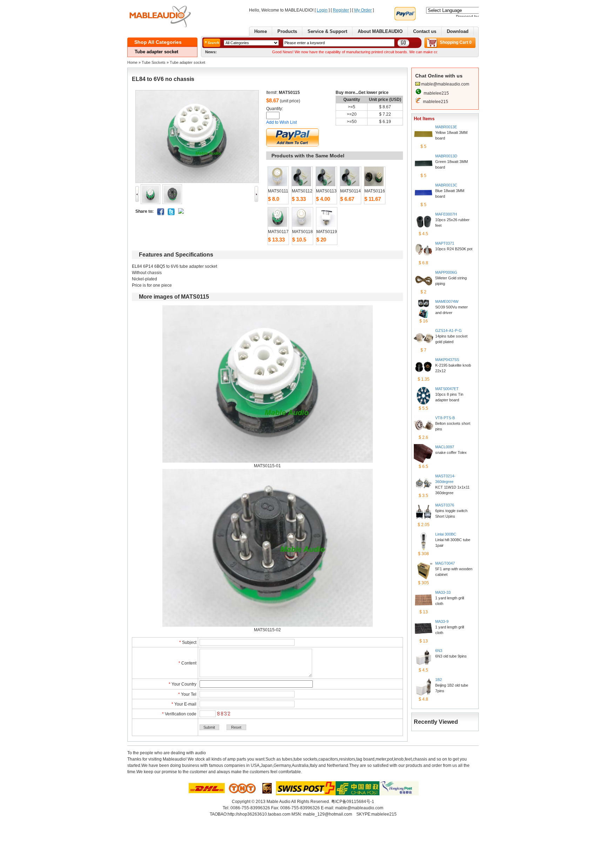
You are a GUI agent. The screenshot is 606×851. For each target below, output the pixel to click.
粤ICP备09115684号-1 (352, 801)
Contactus (424, 31)
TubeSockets (154, 62)
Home (260, 31)
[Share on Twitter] (171, 213)
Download (458, 31)
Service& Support (327, 31)
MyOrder (363, 10)
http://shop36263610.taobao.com (259, 814)
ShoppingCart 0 (456, 42)
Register (341, 10)
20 (354, 114)
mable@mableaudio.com (445, 84)
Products (287, 31)
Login (322, 10)
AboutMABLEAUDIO (380, 31)
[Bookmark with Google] (181, 212)
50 (354, 121)
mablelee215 (436, 93)
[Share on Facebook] (160, 213)
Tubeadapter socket (187, 62)
